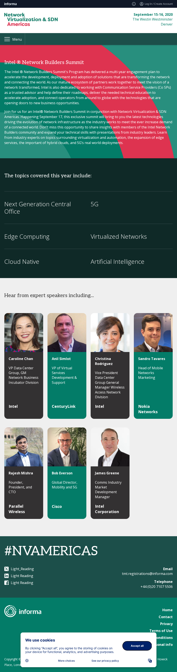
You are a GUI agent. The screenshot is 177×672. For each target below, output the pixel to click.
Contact (166, 616)
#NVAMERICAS (51, 551)
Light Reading (22, 575)
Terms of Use (161, 630)
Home (167, 610)
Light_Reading (22, 568)
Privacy (166, 623)
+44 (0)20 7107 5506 (157, 586)
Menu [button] (17, 39)
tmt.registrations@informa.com (147, 573)
